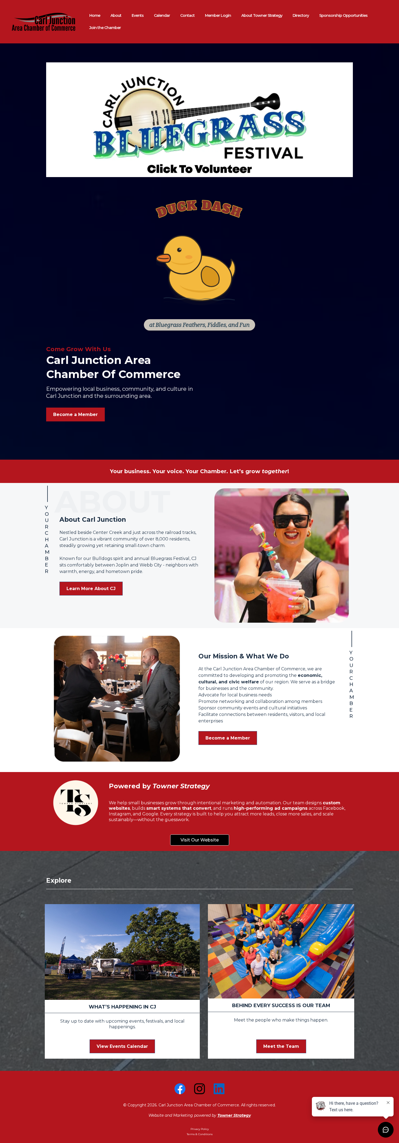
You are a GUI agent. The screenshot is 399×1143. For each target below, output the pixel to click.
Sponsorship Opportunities (343, 15)
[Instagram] (199, 1089)
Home (94, 15)
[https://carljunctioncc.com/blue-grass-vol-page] (199, 119)
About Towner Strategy (261, 15)
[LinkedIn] (219, 1089)
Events (138, 15)
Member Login (218, 15)
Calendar (162, 15)
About (115, 15)
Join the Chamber (105, 27)
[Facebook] (180, 1089)
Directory (301, 15)
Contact (187, 15)
